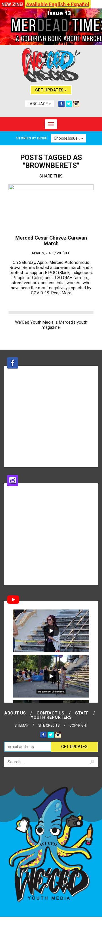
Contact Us (50, 713)
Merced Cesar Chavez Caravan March (51, 240)
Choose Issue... (67, 138)
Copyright (78, 725)
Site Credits (49, 725)
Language (38, 104)
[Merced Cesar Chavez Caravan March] (51, 208)
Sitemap (21, 725)
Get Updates (50, 90)
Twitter (68, 103)
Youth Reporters (51, 717)
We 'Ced (64, 253)
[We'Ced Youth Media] (51, 65)
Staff (82, 713)
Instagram (76, 103)
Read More (61, 292)
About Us (15, 713)
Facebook (61, 103)
